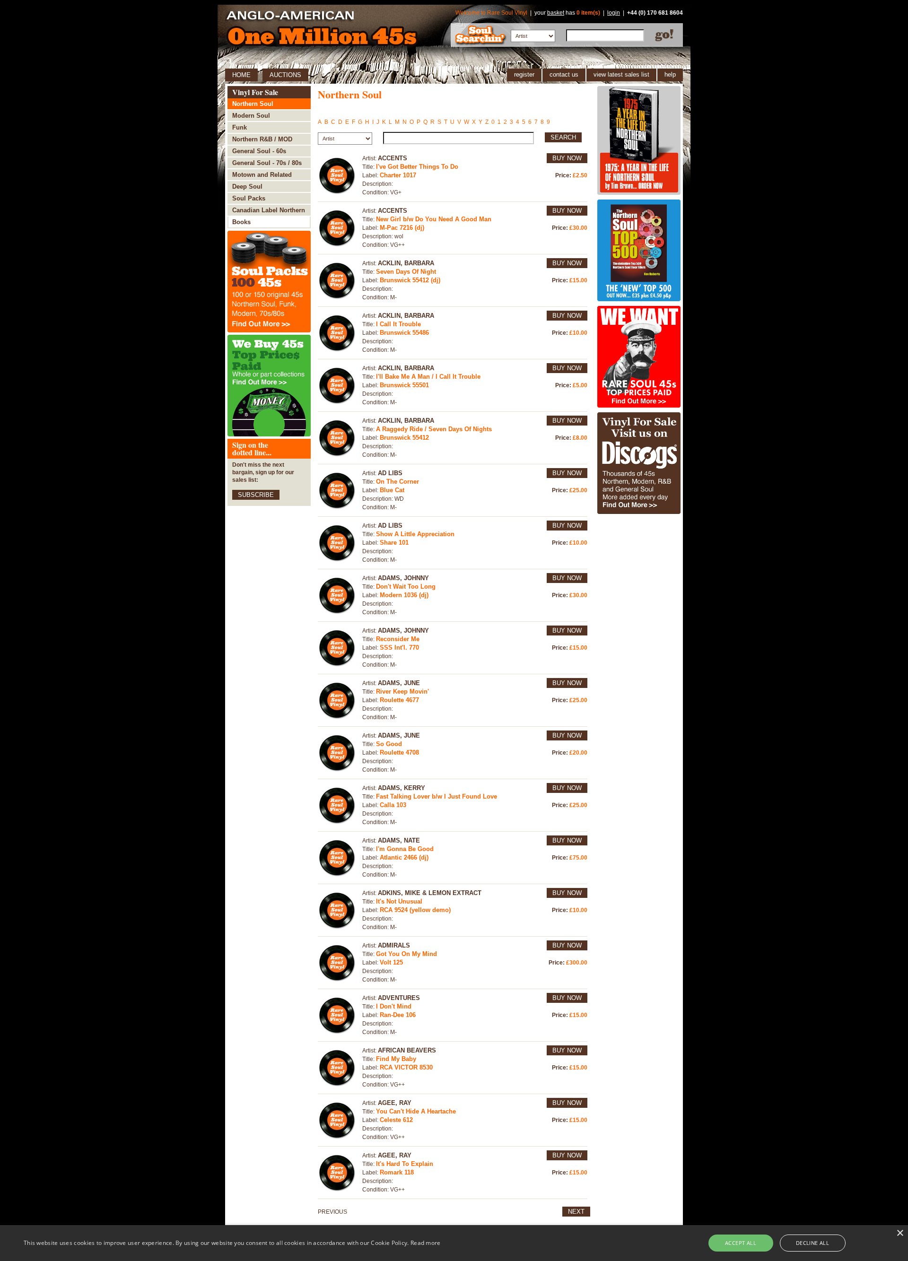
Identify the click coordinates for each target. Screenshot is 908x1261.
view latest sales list (621, 74)
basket (555, 12)
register (524, 74)
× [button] (899, 1233)
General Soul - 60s (259, 151)
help (670, 74)
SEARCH (563, 137)
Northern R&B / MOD (262, 139)
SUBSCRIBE (256, 494)
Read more (425, 1243)
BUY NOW (567, 158)
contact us (564, 74)
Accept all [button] (740, 1242)
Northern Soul (252, 103)
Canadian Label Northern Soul (268, 212)
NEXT (576, 1211)
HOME (241, 74)
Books (241, 222)
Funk (239, 127)
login (613, 12)
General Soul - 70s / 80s (267, 162)
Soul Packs (248, 198)
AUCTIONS (285, 74)
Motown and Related (262, 174)
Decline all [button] (812, 1242)
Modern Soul (251, 115)
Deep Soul (247, 186)
